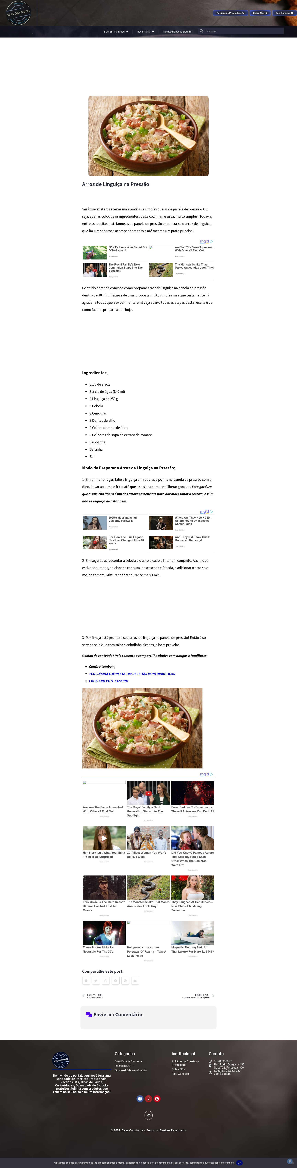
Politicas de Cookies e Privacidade (185, 1063)
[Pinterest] (157, 1098)
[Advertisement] (148, 63)
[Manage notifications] (290, 1161)
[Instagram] (148, 1098)
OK (239, 1162)
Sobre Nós (178, 1069)
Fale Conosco (180, 1073)
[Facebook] (140, 1098)
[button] (86, 981)
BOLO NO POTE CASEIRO (109, 681)
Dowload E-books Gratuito (177, 31)
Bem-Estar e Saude (114, 31)
